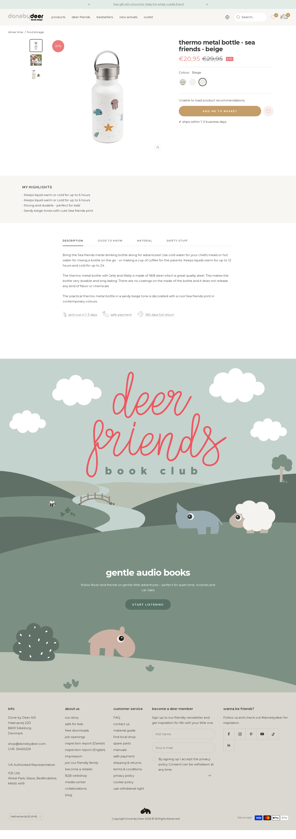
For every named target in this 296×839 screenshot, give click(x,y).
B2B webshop (76, 776)
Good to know (110, 240)
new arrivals (128, 17)
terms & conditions (127, 769)
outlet (148, 17)
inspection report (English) (85, 750)
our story (72, 717)
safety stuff (177, 240)
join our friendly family (81, 763)
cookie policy (123, 782)
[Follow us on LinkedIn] (228, 745)
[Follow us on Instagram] (239, 734)
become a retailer (79, 769)
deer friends (81, 17)
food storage (35, 32)
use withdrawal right (128, 788)
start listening (148, 604)
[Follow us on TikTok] (273, 734)
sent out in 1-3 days (82, 315)
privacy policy (123, 776)
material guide (124, 730)
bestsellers (104, 17)
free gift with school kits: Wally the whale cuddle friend (148, 4)
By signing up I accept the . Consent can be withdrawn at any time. (186, 764)
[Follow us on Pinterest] (251, 734)
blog (68, 795)
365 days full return (159, 315)
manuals (119, 750)
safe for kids (74, 724)
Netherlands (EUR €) (24, 816)
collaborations (76, 788)
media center (75, 782)
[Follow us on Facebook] (228, 734)
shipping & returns (127, 763)
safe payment (121, 315)
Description (73, 240)
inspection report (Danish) (85, 743)
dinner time (15, 32)
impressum (73, 756)
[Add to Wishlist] (268, 111)
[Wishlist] (273, 17)
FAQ (116, 717)
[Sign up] (209, 775)
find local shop (124, 737)
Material (144, 240)
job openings (75, 737)
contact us (121, 724)
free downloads (77, 730)
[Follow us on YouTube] (262, 734)
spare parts (122, 743)
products (58, 17)
